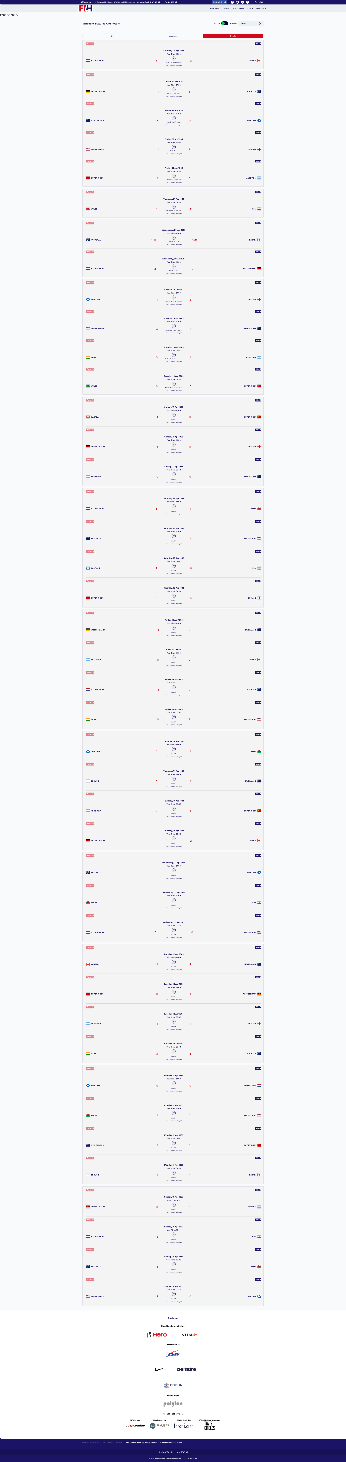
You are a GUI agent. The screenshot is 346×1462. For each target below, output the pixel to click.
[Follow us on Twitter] (242, 2)
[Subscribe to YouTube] (237, 2)
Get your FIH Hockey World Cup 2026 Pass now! (102, 2)
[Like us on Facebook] (232, 2)
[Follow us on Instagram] (247, 2)
